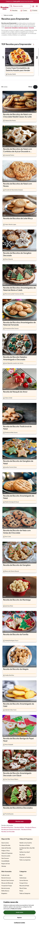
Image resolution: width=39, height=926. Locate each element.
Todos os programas (25, 860)
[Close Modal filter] (35, 87)
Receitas (14, 10)
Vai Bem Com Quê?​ (25, 852)
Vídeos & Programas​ (6, 853)
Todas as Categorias (25, 893)
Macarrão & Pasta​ (24, 885)
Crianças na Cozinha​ (25, 857)
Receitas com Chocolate (8, 831)
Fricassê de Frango (6, 885)
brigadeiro (15, 27)
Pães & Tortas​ (23, 888)
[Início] (4, 8)
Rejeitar (19, 917)
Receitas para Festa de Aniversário (10, 829)
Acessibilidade (5, 861)
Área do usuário (5, 856)
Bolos (21, 875)
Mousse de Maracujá (7, 883)
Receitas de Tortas (26, 829)
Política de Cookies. (16, 908)
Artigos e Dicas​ (5, 850)
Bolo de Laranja (5, 888)
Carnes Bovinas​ (24, 880)
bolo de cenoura (23, 27)
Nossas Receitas (5, 845)
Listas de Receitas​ (6, 848)
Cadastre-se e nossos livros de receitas (19, 1)
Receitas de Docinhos (7, 827)
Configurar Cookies (19, 922)
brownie (31, 27)
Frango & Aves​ (24, 883)
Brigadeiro (4, 893)
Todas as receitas (8, 15)
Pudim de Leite (5, 875)
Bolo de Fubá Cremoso (7, 880)
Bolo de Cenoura (6, 878)
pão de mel (8, 27)
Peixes (21, 891)
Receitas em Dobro (25, 845)
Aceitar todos (19, 912)
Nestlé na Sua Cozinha (26, 843)
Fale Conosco (5, 858)
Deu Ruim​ (22, 855)
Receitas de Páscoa (30, 827)
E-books (34, 10)
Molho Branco (5, 891)
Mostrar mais (19, 821)
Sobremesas (23, 878)
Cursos (25, 10)
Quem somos (5, 843)
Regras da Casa (5, 863)
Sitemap (3, 866)
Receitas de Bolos (19, 827)
